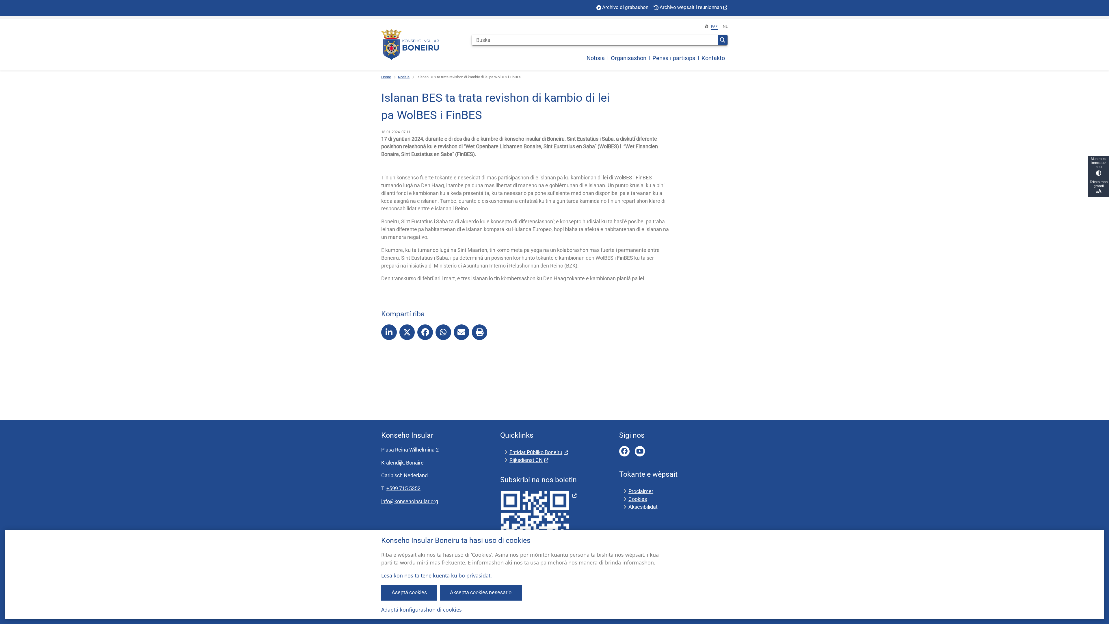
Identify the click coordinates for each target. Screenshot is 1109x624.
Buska (722, 40)
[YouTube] (640, 451)
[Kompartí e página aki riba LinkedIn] (389, 332)
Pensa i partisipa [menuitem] (673, 58)
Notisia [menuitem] (596, 58)
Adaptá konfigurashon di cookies (421, 609)
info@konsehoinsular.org (409, 501)
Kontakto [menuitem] (713, 58)
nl (725, 26)
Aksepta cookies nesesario (480, 592)
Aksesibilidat (643, 507)
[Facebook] (624, 451)
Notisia (404, 77)
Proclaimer (640, 491)
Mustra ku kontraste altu (1098, 163)
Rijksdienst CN (526, 460)
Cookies (637, 499)
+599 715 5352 (403, 488)
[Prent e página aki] (479, 332)
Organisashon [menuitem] (628, 58)
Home (386, 77)
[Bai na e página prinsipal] (410, 44)
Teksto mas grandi (1099, 184)
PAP (714, 26)
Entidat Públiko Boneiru (535, 452)
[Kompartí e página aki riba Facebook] (425, 332)
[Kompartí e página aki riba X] (407, 332)
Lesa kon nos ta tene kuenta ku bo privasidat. (436, 575)
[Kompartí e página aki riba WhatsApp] (443, 332)
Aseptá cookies (409, 592)
